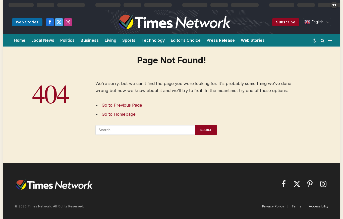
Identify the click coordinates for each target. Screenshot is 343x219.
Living (110, 40)
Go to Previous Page (122, 105)
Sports (128, 40)
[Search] (322, 40)
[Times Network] (174, 22)
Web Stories (27, 22)
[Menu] (330, 40)
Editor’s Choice (186, 40)
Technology (153, 40)
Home (19, 40)
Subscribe (285, 22)
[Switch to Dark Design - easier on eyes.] (314, 40)
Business (90, 40)
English (316, 22)
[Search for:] (145, 130)
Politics (67, 40)
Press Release (221, 40)
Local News (42, 40)
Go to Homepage (119, 114)
